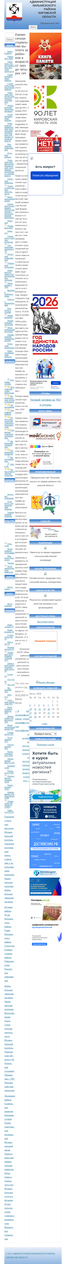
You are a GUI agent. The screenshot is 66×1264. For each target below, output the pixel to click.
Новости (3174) (9, 811)
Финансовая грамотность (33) (9, 719)
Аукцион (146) (9, 767)
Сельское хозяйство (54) (9, 702)
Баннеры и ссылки (8, 310)
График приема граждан (9, 514)
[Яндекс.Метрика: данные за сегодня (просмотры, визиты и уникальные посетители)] (45, 682)
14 (49, 709)
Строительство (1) (9, 637)
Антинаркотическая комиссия (9, 569)
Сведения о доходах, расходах (9, 239)
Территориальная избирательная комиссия (9, 1162)
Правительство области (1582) (9, 804)
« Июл (44, 724)
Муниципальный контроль (9, 330)
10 (30, 709)
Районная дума (9, 58)
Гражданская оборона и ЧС (9, 248)
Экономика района (9, 412)
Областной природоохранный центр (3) (9, 667)
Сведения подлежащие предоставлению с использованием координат (9, 211)
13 (44, 709)
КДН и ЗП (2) (8, 643)
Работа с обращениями (9, 302)
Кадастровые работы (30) (8, 710)
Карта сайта (8, 588)
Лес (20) (11, 685)
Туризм (10, 563)
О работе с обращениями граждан (9, 505)
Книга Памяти (8, 52)
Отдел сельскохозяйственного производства (9, 422)
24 (30, 717)
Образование (9, 406)
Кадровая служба (9, 382)
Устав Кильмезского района (8, 118)
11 (35, 709)
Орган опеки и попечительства (9, 473)
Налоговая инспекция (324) (9, 779)
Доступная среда (45, 622)
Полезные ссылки (45, 744)
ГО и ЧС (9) (9, 681)
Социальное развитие (8, 452)
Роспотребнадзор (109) (8, 754)
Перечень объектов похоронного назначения (9, 98)
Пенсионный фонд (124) (9, 761)
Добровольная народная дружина (9, 109)
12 (39, 709)
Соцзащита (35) (9, 733)
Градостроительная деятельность (8, 1029)
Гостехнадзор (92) (9, 747)
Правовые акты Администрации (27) (9, 656)
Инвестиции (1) (9, 626)
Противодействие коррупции (9, 390)
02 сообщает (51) (8, 740)
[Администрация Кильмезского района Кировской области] (14, 22)
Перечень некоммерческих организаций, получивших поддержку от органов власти (9, 132)
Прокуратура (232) (8, 787)
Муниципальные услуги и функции (9, 399)
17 (30, 713)
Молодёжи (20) (7, 690)
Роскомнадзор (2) (9, 648)
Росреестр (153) (9, 772)
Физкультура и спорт (9, 558)
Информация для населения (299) (9, 795)
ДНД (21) (7, 696)
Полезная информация (9, 257)
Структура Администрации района (9, 87)
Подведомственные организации (9, 434)
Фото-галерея (8, 605)
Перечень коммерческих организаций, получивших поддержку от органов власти (9, 168)
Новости (8, 232)
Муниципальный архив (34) (9, 727)
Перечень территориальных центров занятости (9, 67)
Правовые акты (9, 227)
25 (35, 717)
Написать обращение (45, 175)
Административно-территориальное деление (9, 275)
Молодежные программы (9, 551)
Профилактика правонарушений (9, 338)
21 (49, 713)
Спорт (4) (8, 675)
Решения (8, 222)
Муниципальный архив (9, 199)
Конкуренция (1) (9, 631)
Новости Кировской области (9, 354)
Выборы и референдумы (9, 293)
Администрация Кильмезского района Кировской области (43, 9)
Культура (8, 545)
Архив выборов (8, 316)
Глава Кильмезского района (8, 78)
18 (35, 713)
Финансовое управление (8, 444)
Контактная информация (9, 147)
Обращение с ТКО (8, 285)
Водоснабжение (9, 459)
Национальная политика (9, 323)
